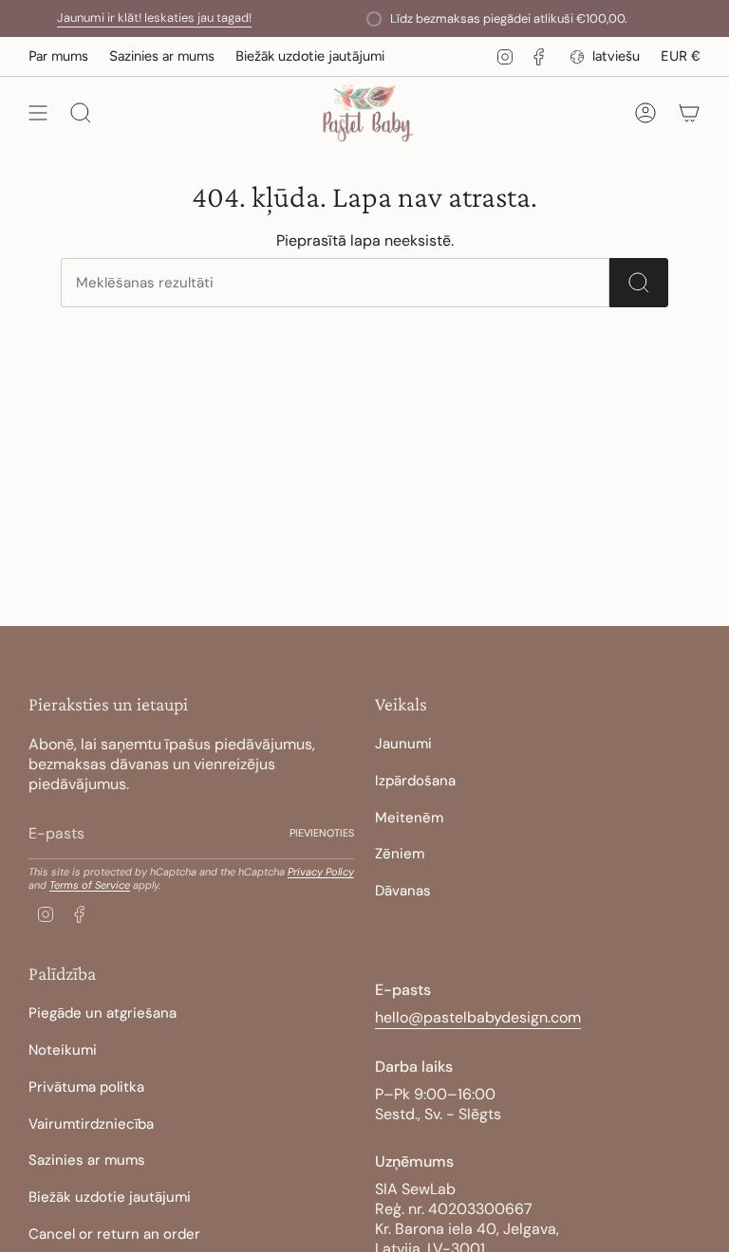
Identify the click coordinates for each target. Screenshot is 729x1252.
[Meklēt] (638, 282)
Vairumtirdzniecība (91, 1123)
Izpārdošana (415, 780)
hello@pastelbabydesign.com (478, 1017)
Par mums (58, 55)
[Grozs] (689, 113)
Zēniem (399, 853)
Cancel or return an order (114, 1233)
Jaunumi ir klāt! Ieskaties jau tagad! (142, 17)
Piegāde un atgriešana (102, 1012)
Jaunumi (403, 743)
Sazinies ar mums (162, 55)
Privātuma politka (86, 1086)
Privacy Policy (321, 871)
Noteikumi (62, 1049)
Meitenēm (409, 817)
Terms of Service (89, 885)
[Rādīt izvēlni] (38, 113)
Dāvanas (403, 890)
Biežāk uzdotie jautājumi (309, 55)
